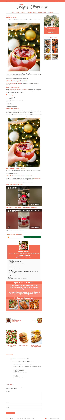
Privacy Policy (34, 418)
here (15, 230)
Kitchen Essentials (31, 12)
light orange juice (26, 89)
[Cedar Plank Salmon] (55, 49)
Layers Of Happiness (18, 364)
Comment (8, 391)
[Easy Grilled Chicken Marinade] (47, 42)
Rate (28, 255)
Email (7, 407)
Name (7, 402)
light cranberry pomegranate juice (15, 89)
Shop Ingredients (32, 236)
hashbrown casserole (36, 178)
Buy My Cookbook (42, 12)
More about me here (51, 32)
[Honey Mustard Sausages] (55, 42)
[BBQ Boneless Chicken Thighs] (47, 49)
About (17, 12)
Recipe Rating (8, 388)
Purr (58, 418)
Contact (25, 418)
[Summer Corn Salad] (47, 57)
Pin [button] (24, 255)
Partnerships (29, 418)
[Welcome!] (51, 22)
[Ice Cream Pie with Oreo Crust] (55, 57)
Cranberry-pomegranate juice (11, 83)
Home (13, 12)
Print (20, 255)
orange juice (19, 83)
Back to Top (9, 418)
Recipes (23, 12)
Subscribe (50, 12)
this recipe (15, 179)
